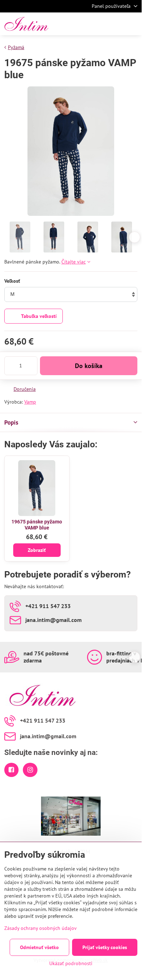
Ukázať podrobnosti (70, 963)
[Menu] (133, 24)
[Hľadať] (98, 24)
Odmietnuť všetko (39, 947)
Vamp (30, 402)
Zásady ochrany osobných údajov (40, 928)
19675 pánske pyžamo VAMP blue (36, 525)
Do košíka (88, 366)
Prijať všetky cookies (104, 947)
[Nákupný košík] (116, 24)
